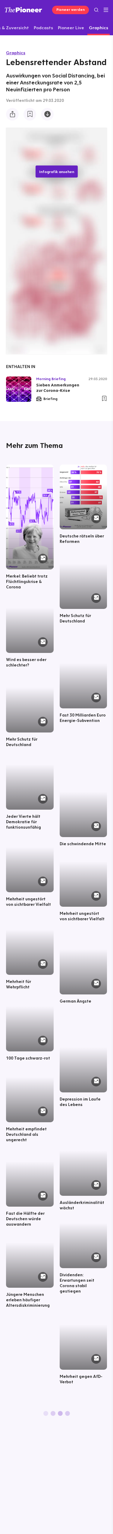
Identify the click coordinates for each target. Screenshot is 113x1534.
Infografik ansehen (56, 171)
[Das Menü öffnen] (106, 10)
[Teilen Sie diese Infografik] (12, 114)
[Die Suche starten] (96, 9)
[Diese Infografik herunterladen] (47, 114)
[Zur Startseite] (23, 9)
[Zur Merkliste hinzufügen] (30, 114)
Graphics (15, 52)
